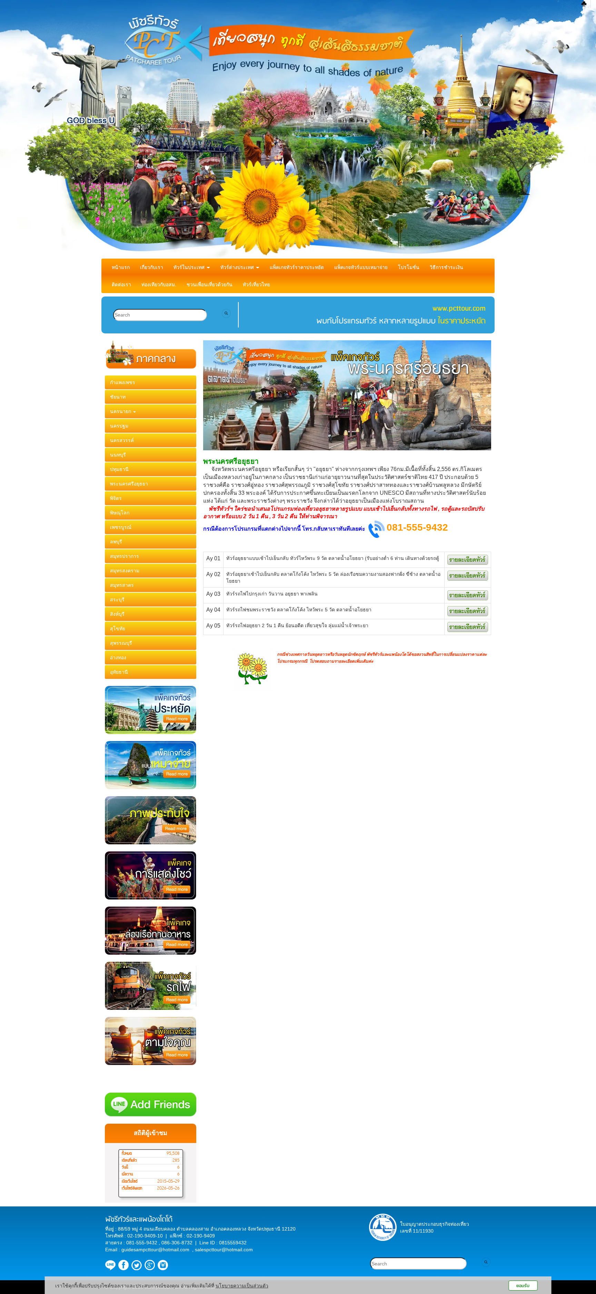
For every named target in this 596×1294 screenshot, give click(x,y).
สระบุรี (117, 599)
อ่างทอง (118, 657)
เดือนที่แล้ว (129, 1160)
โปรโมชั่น (408, 267)
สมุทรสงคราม (124, 570)
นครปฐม (119, 426)
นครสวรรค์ (122, 440)
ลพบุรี (116, 541)
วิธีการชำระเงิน (446, 267)
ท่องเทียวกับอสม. (158, 284)
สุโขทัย (117, 628)
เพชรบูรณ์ (120, 527)
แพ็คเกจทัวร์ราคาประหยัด (297, 267)
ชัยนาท (118, 397)
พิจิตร (116, 498)
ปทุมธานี (119, 469)
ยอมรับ (522, 1285)
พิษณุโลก (119, 512)
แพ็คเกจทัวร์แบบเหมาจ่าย (361, 267)
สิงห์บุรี (117, 614)
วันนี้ (125, 1167)
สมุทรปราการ (124, 556)
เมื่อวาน (127, 1174)
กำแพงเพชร (122, 382)
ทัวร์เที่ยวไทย (256, 284)
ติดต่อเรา (121, 284)
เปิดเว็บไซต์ (130, 1181)
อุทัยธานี (119, 672)
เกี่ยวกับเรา (151, 267)
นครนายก (121, 411)
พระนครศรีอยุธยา (129, 483)
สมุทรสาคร (122, 585)
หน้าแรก (121, 267)
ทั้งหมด (127, 1154)
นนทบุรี (118, 455)
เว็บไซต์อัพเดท (132, 1188)
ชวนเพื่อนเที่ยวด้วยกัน (209, 284)
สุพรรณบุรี (121, 643)
